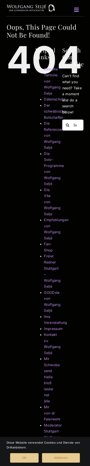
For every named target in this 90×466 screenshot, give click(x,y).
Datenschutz (54, 99)
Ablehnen (61, 457)
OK (24, 457)
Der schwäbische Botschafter (55, 111)
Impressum (53, 328)
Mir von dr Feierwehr (52, 413)
